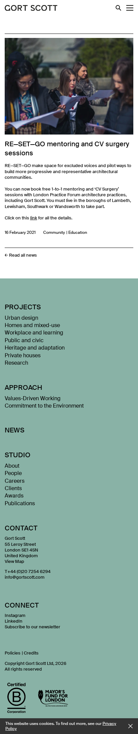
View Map (14, 561)
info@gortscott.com (25, 577)
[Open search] (118, 8)
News (15, 430)
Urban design (21, 317)
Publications (20, 503)
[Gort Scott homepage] (31, 8)
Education (77, 232)
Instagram (15, 615)
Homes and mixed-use (32, 325)
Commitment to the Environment (44, 405)
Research (16, 362)
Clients (13, 488)
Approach (24, 387)
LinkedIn (13, 621)
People (13, 473)
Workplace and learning (34, 332)
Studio (17, 455)
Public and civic (24, 340)
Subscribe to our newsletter (32, 627)
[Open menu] (129, 8)
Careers (14, 480)
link (33, 218)
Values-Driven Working (33, 398)
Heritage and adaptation (35, 347)
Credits (31, 653)
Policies (12, 653)
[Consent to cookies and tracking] (130, 726)
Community (54, 232)
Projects (23, 307)
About (12, 465)
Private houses (23, 355)
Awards (14, 495)
